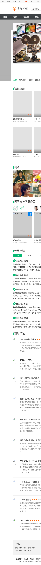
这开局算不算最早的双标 (29, 378)
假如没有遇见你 (18, 119)
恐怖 (29, 548)
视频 (26, 1)
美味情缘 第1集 (22, 261)
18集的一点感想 (26, 360)
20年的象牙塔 (25, 500)
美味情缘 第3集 (22, 289)
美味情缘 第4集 (22, 304)
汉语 (37, 1)
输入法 (26, 559)
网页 (3, 1)
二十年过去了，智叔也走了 (30, 482)
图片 (20, 1)
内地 (29, 550)
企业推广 (19, 559)
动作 (25, 548)
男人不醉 (16, 154)
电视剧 (26, 17)
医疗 (32, 1)
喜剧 (16, 548)
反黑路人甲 (17, 240)
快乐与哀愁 (24, 520)
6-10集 (29, 255)
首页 (5, 17)
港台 (25, 550)
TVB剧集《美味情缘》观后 (30, 420)
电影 (15, 17)
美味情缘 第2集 (22, 275)
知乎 (14, 1)
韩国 (20, 550)
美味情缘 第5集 (22, 318)
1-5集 (17, 255)
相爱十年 (37, 119)
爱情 (20, 548)
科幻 (33, 548)
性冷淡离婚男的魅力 (28, 339)
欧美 (16, 550)
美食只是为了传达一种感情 (30, 399)
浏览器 (32, 559)
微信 (8, 1)
